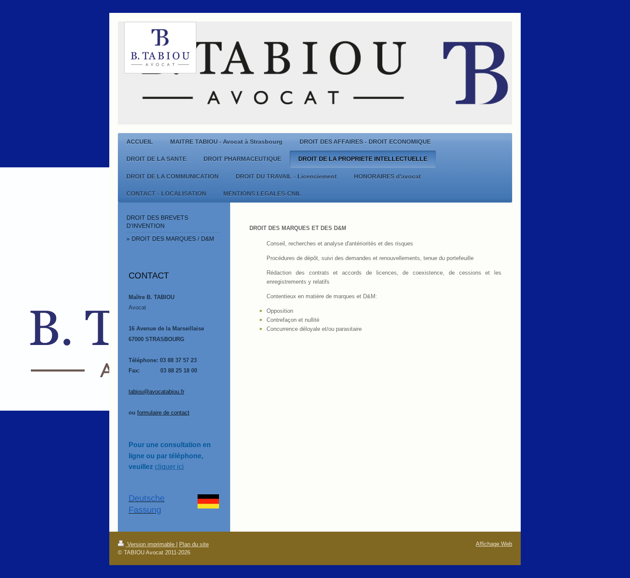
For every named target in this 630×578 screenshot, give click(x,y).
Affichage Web (494, 544)
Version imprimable (151, 544)
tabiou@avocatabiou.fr (156, 391)
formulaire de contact (163, 412)
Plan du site (194, 544)
